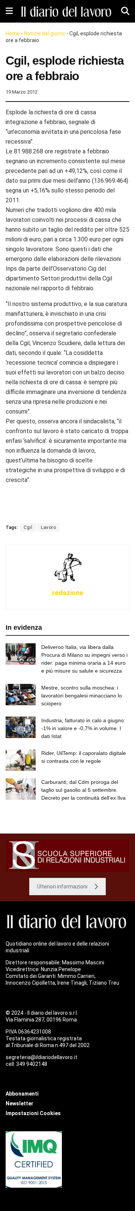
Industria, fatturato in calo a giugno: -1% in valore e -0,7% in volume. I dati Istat (83, 728)
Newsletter (19, 1103)
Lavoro (48, 527)
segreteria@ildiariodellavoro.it (41, 1057)
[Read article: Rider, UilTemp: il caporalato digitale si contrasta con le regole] (21, 760)
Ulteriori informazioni (62, 887)
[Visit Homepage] (67, 11)
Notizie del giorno (44, 33)
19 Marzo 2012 (22, 92)
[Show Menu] (9, 11)
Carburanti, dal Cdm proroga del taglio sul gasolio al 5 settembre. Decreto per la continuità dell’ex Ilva (83, 790)
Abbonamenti (22, 1094)
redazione (67, 593)
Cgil (28, 527)
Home (13, 33)
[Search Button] (125, 11)
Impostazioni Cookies (33, 1113)
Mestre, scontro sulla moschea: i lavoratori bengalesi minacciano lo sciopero (81, 695)
